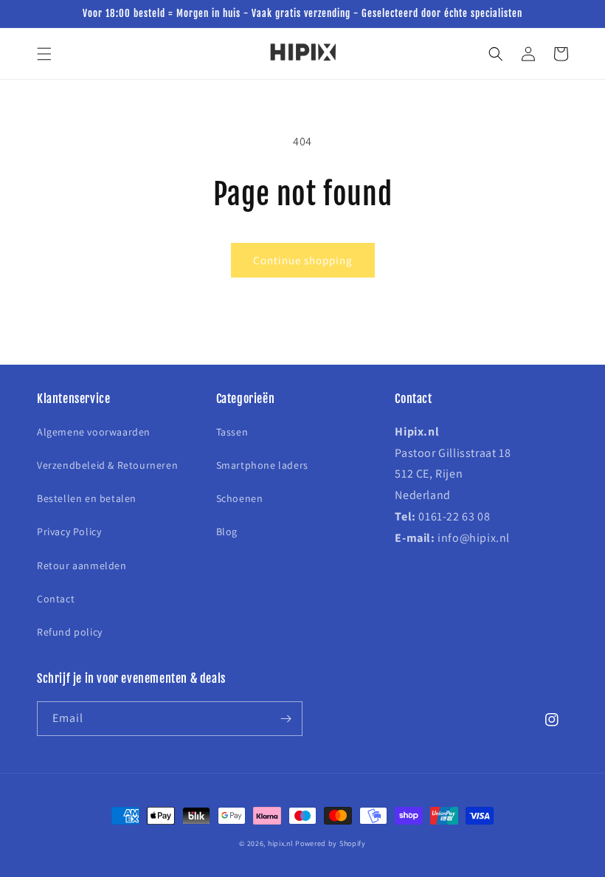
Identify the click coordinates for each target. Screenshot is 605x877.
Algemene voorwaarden (94, 431)
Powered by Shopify (330, 843)
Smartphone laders (262, 465)
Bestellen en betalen (86, 498)
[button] (44, 54)
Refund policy (70, 632)
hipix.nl (281, 843)
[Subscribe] (285, 718)
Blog (227, 531)
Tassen (232, 431)
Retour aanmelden (82, 565)
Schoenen (239, 498)
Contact (56, 598)
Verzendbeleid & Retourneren (107, 465)
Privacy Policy (69, 531)
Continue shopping (303, 260)
